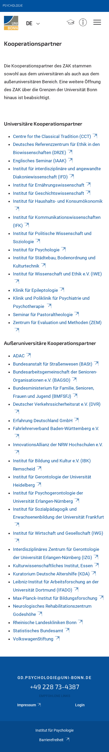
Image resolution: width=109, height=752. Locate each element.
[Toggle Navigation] (97, 22)
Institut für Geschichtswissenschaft (48, 193)
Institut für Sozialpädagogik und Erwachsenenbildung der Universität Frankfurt (58, 513)
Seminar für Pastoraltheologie (43, 314)
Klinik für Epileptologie (35, 290)
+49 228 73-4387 (54, 686)
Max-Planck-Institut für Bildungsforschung (55, 598)
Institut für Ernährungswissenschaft (48, 185)
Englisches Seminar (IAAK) (39, 160)
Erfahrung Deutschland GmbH (42, 420)
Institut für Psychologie (36, 249)
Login (80, 705)
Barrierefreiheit (51, 740)
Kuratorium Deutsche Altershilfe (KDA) (51, 573)
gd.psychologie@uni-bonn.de (54, 677)
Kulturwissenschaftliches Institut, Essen (53, 565)
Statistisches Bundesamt (38, 630)
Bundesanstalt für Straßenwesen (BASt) (52, 364)
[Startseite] (70, 23)
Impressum (26, 705)
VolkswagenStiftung (33, 639)
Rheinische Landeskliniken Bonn (44, 622)
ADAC (19, 355)
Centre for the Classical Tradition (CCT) (52, 136)
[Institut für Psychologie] (11, 23)
